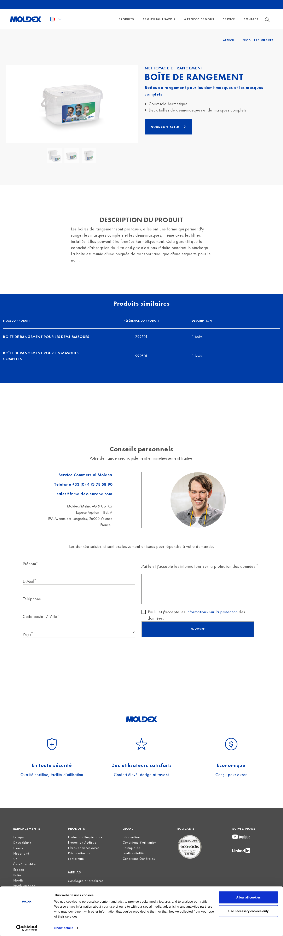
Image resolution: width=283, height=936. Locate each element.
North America (24, 886)
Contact (251, 19)
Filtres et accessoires (83, 848)
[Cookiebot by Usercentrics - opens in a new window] (27, 928)
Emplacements (26, 828)
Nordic (18, 880)
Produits (126, 19)
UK (15, 859)
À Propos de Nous (199, 19)
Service (229, 19)
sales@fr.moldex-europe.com (84, 493)
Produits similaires (257, 40)
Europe (18, 837)
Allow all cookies (248, 897)
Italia (17, 875)
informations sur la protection (212, 612)
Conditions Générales (139, 858)
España (18, 869)
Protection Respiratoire (85, 837)
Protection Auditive (82, 842)
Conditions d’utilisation (140, 842)
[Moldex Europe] (25, 19)
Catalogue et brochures (85, 881)
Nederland (21, 853)
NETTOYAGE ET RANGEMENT (174, 68)
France (18, 848)
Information (131, 837)
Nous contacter (165, 127)
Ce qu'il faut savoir (159, 19)
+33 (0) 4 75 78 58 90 (92, 484)
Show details (63, 928)
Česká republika (25, 864)
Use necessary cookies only (248, 911)
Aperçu (228, 40)
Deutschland (22, 842)
